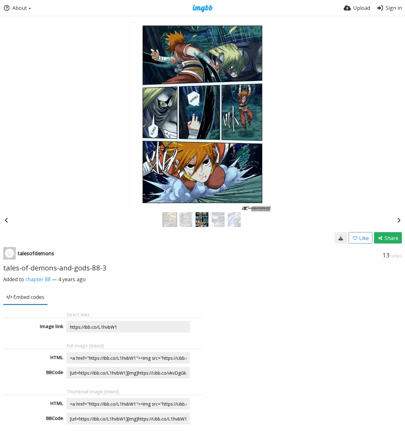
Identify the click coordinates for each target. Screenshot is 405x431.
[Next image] (398, 220)
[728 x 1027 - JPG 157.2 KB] (340, 238)
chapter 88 (38, 279)
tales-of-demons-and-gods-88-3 (55, 267)
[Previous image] (6, 220)
